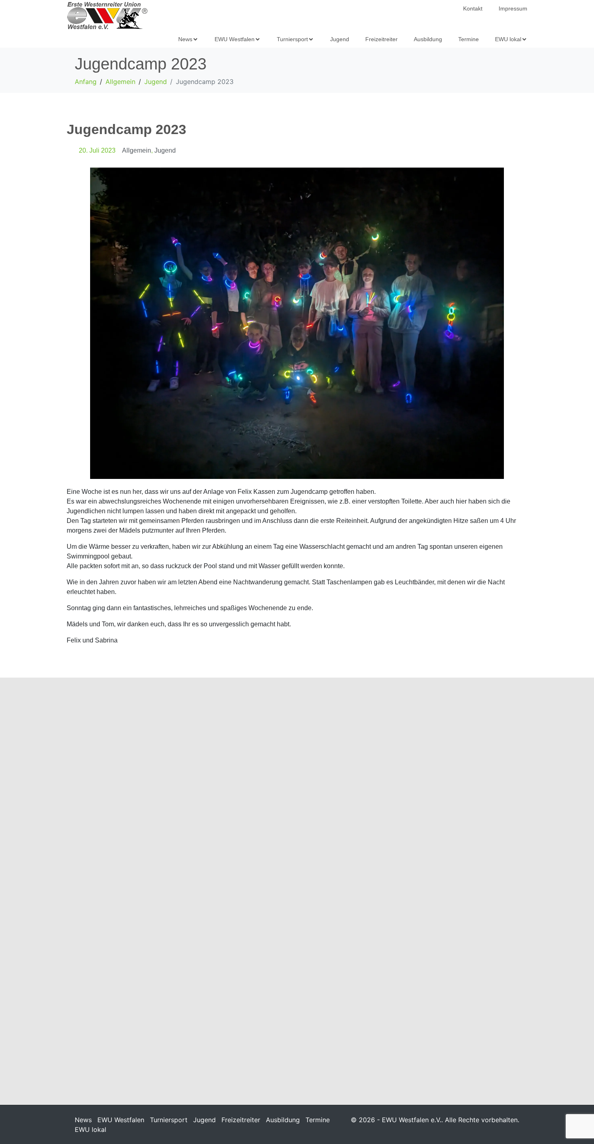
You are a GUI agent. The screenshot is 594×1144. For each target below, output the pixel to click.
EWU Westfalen (120, 1120)
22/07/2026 (85, 1018)
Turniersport (168, 1120)
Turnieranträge (418, 985)
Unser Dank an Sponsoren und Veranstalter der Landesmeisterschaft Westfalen (138, 994)
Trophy (290, 1008)
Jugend (165, 150)
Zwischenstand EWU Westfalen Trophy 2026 (295, 989)
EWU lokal (90, 1129)
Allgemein (136, 150)
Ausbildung (283, 1120)
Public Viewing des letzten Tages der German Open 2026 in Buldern (454, 789)
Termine (317, 1120)
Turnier (291, 813)
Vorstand (150, 803)
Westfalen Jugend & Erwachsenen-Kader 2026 (126, 784)
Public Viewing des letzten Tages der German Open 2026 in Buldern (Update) (296, 789)
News (83, 1120)
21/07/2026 (400, 998)
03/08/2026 (400, 813)
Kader (132, 803)
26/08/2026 (85, 803)
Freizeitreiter (240, 1120)
